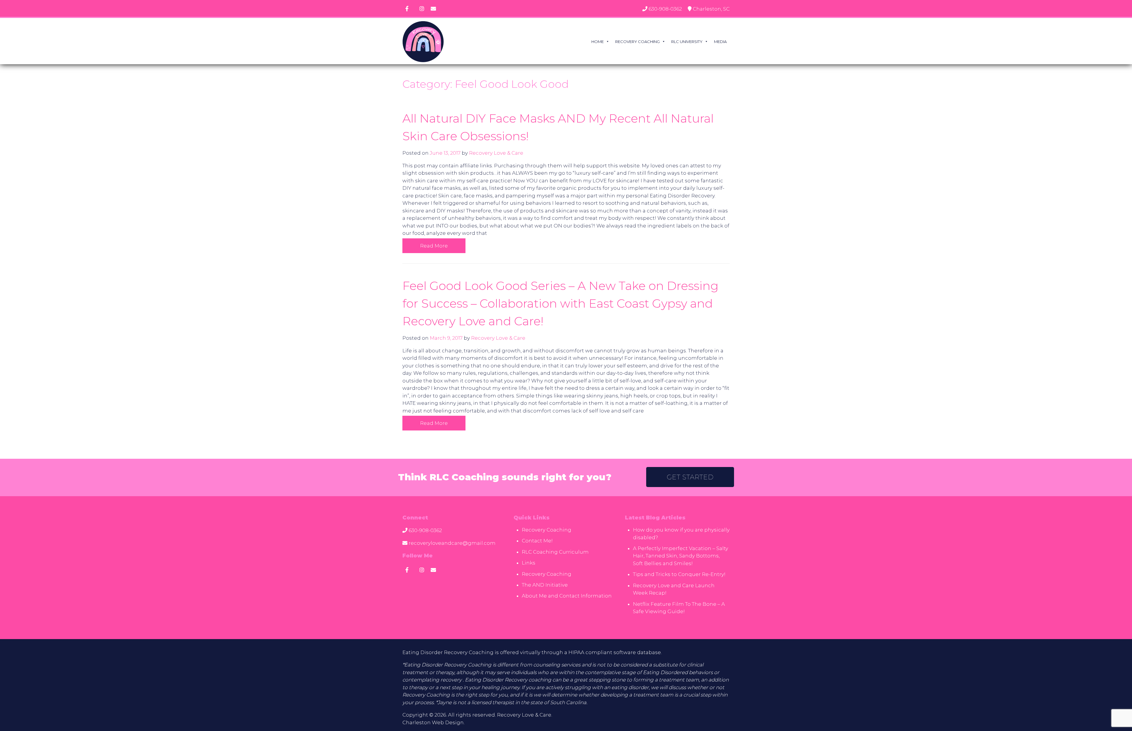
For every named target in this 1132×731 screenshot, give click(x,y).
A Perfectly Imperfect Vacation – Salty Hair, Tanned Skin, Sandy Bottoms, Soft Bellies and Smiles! (680, 555)
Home (597, 41)
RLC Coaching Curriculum (555, 552)
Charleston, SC (711, 9)
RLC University (686, 41)
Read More (434, 246)
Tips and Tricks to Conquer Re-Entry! (679, 574)
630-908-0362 (665, 9)
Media (720, 41)
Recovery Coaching (637, 41)
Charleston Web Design (433, 722)
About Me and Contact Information (567, 596)
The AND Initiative (545, 585)
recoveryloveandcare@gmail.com (452, 543)
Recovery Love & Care (496, 153)
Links (528, 563)
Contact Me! (537, 541)
